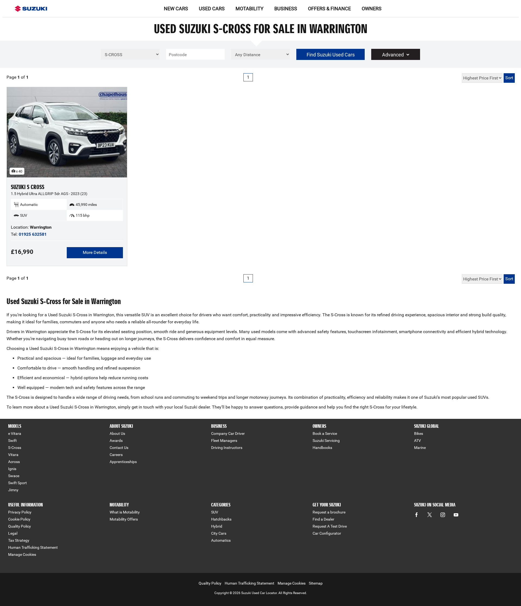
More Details (95, 252)
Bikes (418, 433)
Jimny (13, 490)
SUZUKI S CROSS (27, 187)
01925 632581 (33, 234)
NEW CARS (176, 8)
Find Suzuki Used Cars (331, 55)
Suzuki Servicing (326, 440)
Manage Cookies (22, 554)
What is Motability (125, 512)
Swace (13, 476)
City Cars (218, 533)
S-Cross (14, 447)
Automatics (221, 540)
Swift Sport (17, 483)
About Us (117, 433)
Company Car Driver (228, 433)
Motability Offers (124, 519)
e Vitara (14, 433)
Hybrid (216, 526)
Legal (12, 533)
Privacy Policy (19, 512)
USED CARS (212, 8)
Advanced (393, 55)
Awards (116, 440)
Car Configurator (327, 533)
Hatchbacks (221, 519)
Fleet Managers (224, 440)
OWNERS (372, 8)
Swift (12, 440)
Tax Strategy (18, 540)
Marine (420, 447)
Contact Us (119, 447)
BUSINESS (285, 8)
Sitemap (316, 583)
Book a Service (325, 433)
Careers (116, 454)
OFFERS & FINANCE (329, 8)
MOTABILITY (249, 8)
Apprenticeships (123, 462)
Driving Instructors (226, 447)
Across (14, 462)
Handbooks (322, 447)
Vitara (13, 454)
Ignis (12, 469)
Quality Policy (19, 526)
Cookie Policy (19, 519)
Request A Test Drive (330, 526)
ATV (417, 440)
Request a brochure (329, 512)
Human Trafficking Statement (33, 547)
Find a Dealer (323, 519)
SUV (214, 512)
